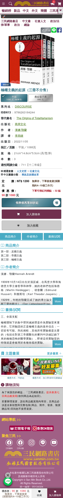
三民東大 (56, 10)
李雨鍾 (19, 136)
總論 (27, 25)
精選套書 (8, 171)
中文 (26, 10)
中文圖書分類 (11, 174)
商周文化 (20, 124)
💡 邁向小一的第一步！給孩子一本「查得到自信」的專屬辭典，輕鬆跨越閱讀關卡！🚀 (1, 16)
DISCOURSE (23, 106)
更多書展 (53, 353)
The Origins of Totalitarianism (34, 118)
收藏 (39, 495)
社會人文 (40, 21)
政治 (17, 25)
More (58, 301)
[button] (60, 369)
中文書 (26, 21)
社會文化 (35, 171)
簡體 (44, 10)
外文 (35, 10)
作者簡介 (32, 236)
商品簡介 (10, 236)
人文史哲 (22, 171)
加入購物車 (55, 495)
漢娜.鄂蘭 (21, 130)
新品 (17, 10)
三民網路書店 (9, 21)
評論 (47, 30)
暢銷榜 (6, 10)
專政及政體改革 (30, 174)
